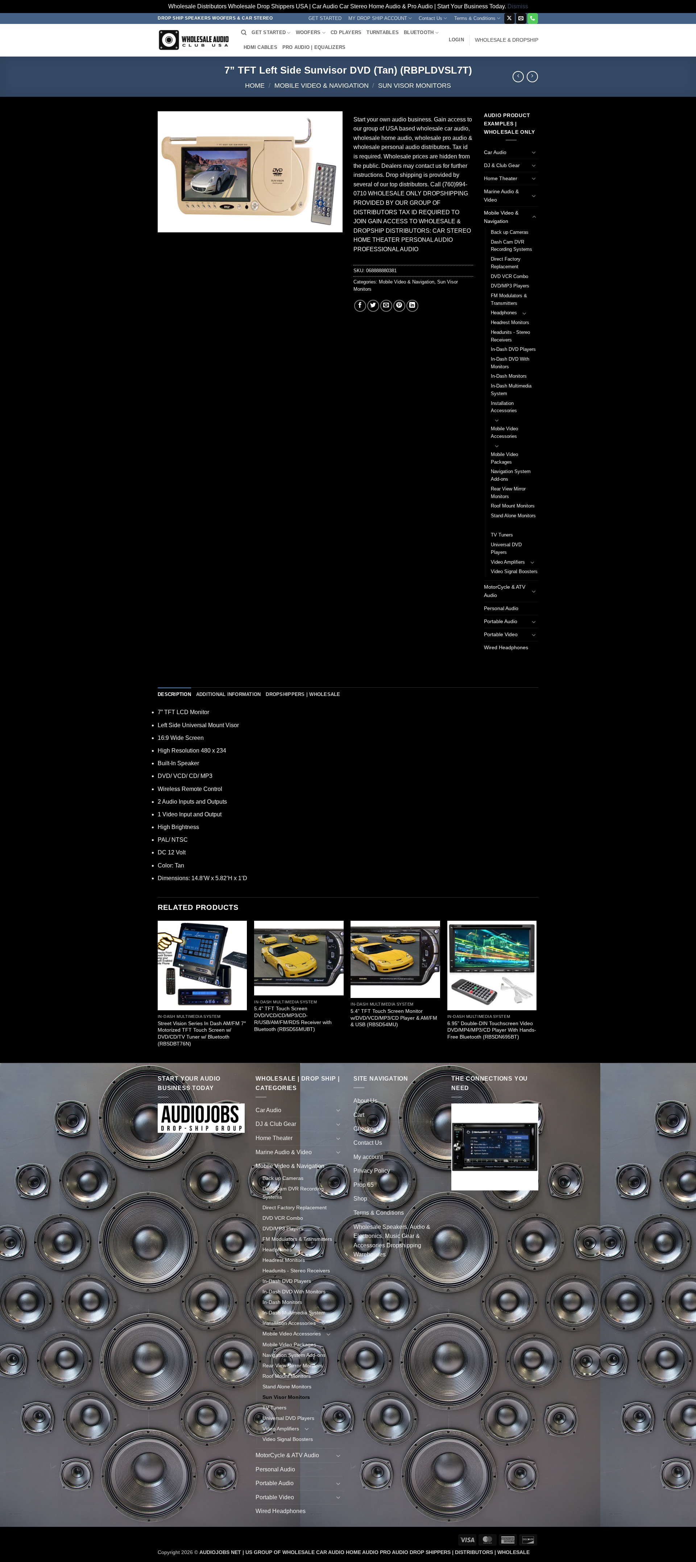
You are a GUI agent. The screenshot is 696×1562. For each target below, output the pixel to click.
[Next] (536, 991)
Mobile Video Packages (504, 458)
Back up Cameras (510, 232)
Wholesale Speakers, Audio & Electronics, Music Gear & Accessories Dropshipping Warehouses (391, 1241)
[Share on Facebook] (360, 306)
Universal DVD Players (506, 548)
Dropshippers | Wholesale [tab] (303, 694)
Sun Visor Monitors (414, 85)
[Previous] (158, 991)
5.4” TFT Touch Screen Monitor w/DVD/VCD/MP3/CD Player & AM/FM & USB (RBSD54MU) (394, 1017)
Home (255, 85)
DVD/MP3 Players (510, 286)
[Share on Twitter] (373, 306)
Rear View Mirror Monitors (508, 492)
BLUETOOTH (419, 32)
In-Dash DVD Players (513, 349)
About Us (365, 1101)
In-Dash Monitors (509, 376)
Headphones (504, 312)
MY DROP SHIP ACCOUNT (377, 18)
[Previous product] (532, 76)
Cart (358, 1115)
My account (368, 1157)
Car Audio (495, 152)
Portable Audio (500, 621)
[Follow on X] (509, 18)
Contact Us (430, 18)
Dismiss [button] (518, 6)
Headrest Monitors (510, 322)
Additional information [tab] (228, 694)
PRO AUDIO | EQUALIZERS (314, 47)
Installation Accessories (504, 407)
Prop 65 (363, 1185)
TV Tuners (502, 535)
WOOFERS (308, 32)
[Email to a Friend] (386, 306)
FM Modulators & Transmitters (509, 299)
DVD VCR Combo (509, 276)
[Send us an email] (521, 18)
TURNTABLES (382, 32)
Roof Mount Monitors (513, 506)
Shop (360, 1199)
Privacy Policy (371, 1171)
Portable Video (501, 634)
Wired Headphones (506, 647)
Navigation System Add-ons (511, 475)
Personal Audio (501, 608)
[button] (456, 40)
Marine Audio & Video (501, 195)
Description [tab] (174, 694)
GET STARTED (324, 18)
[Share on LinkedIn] (412, 306)
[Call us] (532, 18)
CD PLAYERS (346, 32)
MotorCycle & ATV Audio (504, 591)
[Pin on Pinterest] (399, 306)
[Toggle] (534, 152)
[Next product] (518, 76)
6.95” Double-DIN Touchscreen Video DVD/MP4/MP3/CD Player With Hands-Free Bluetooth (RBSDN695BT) (491, 1030)
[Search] (243, 33)
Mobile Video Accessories (504, 432)
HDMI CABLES (260, 47)
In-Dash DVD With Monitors (510, 362)
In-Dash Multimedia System (511, 389)
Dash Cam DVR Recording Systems (511, 245)
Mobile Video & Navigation (321, 85)
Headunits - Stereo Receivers (510, 336)
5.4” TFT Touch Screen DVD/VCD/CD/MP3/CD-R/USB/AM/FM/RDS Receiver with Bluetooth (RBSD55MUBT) (293, 1019)
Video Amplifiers (508, 562)
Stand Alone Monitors (513, 515)
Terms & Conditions (475, 18)
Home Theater (500, 178)
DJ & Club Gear (502, 165)
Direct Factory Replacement (506, 262)
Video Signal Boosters (514, 571)
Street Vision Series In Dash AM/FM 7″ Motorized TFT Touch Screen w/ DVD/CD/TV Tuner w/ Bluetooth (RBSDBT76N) (202, 1033)
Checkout (365, 1129)
